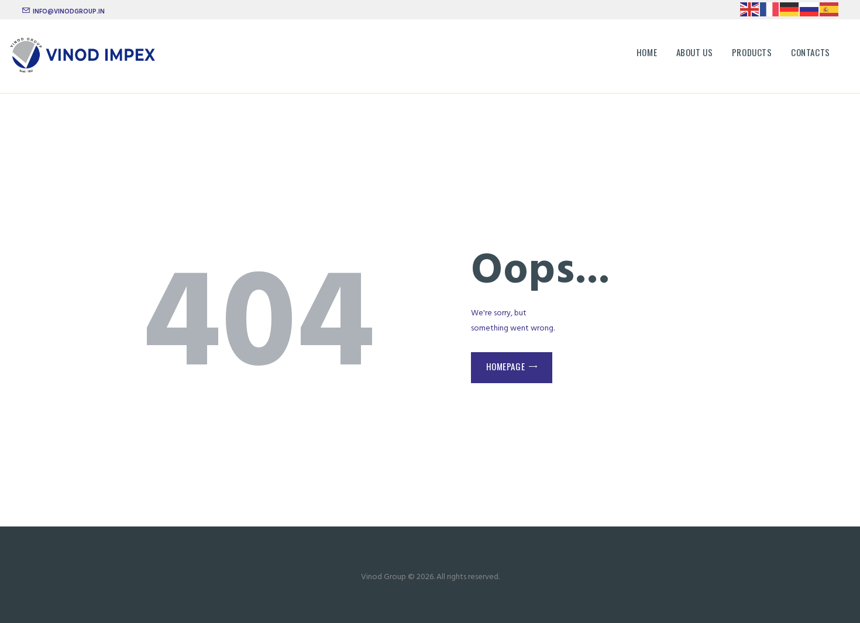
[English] (750, 9)
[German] (790, 9)
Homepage (505, 366)
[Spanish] (830, 9)
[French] (770, 9)
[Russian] (810, 9)
